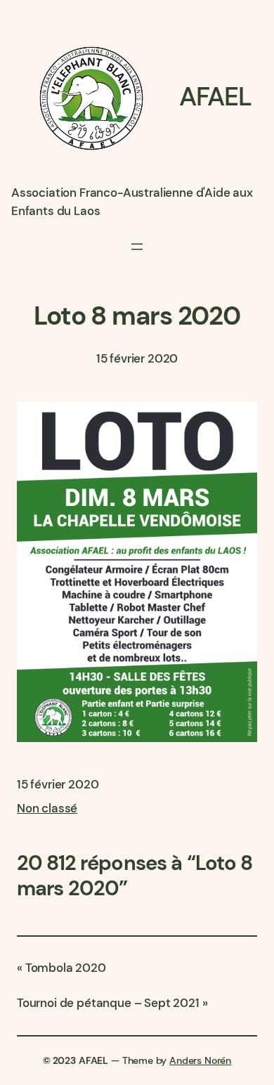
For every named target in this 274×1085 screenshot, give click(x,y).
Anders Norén (200, 1060)
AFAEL (215, 96)
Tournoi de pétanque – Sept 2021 (108, 1003)
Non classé (47, 808)
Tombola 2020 (65, 967)
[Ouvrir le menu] (137, 246)
